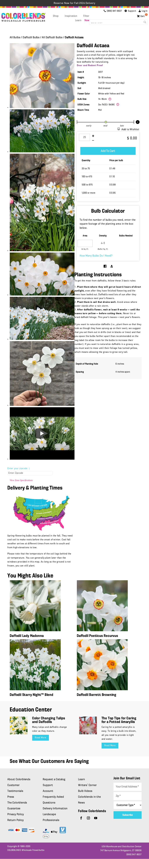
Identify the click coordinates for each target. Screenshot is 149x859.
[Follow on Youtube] (96, 818)
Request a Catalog (54, 779)
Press (10, 796)
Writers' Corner (87, 785)
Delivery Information (55, 808)
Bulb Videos (85, 791)
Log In (145, 11)
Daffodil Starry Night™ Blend (31, 695)
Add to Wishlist (130, 129)
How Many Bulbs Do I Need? (96, 256)
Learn (78, 20)
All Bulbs (15, 37)
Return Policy (15, 820)
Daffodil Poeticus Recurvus (97, 636)
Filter (86, 16)
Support (48, 785)
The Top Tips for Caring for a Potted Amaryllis (119, 720)
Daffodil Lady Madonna (27, 636)
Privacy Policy (15, 814)
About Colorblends (18, 779)
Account (48, 791)
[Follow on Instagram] (88, 818)
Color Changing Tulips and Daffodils (48, 720)
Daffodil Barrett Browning (96, 695)
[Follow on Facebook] (81, 818)
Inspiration (71, 16)
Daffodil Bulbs (31, 37)
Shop (56, 16)
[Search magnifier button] (144, 22)
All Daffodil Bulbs (52, 37)
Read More (40, 738)
